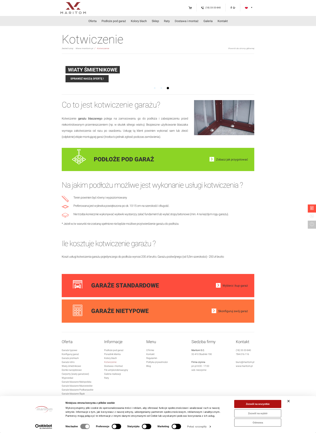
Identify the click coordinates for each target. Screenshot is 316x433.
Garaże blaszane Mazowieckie (77, 385)
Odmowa (258, 422)
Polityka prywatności (157, 362)
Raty (167, 21)
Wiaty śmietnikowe (71, 366)
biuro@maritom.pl (245, 362)
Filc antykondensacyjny (116, 370)
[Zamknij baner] (288, 401)
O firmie (150, 350)
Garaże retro (68, 362)
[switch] (116, 426)
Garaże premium (70, 358)
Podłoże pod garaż (114, 21)
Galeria (208, 21)
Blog (148, 366)
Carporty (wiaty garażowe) (75, 374)
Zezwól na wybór (258, 413)
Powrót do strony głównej (241, 48)
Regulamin (151, 358)
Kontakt (223, 21)
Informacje (113, 341)
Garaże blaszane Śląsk (73, 393)
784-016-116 (242, 354)
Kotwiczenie (103, 48)
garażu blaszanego (90, 118)
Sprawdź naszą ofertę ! (87, 78)
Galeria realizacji (112, 374)
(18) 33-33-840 (243, 350)
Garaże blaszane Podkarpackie (77, 389)
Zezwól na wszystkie (258, 404)
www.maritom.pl (244, 366)
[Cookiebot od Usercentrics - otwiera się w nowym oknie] (43, 426)
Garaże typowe (69, 350)
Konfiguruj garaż (70, 354)
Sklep (155, 21)
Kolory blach (139, 21)
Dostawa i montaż (186, 21)
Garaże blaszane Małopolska (76, 381)
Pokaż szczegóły (197, 426)
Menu (151, 341)
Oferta (92, 21)
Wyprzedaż (67, 378)
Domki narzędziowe (72, 370)
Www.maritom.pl (84, 48)
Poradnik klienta (112, 354)
